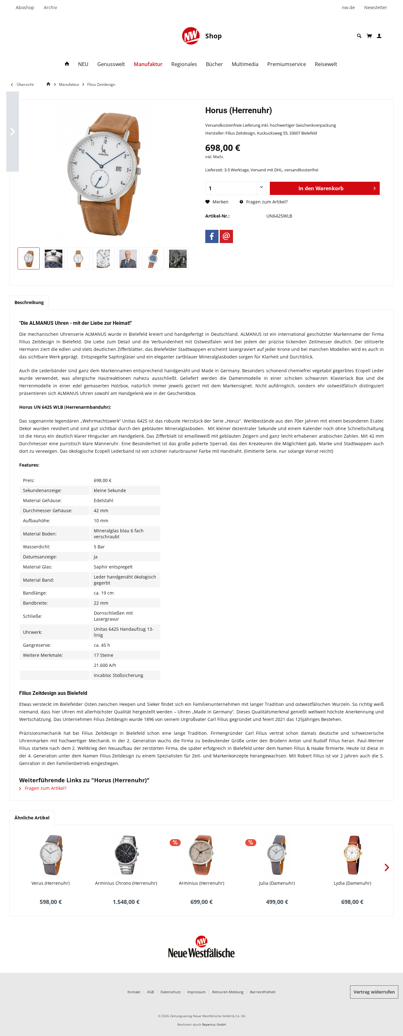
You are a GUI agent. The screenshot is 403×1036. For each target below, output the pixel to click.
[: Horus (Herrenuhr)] (29, 258)
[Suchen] (359, 36)
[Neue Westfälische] (190, 35)
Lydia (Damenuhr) (352, 883)
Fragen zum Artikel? (266, 202)
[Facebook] (212, 236)
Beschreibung (29, 302)
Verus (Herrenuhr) (50, 883)
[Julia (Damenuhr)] (277, 855)
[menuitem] (27, 8)
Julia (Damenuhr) (277, 883)
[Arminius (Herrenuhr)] (201, 855)
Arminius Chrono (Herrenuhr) (126, 883)
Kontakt (134, 992)
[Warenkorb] (369, 36)
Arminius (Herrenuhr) (201, 883)
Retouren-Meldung (227, 992)
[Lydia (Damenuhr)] (352, 855)
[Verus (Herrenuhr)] (51, 855)
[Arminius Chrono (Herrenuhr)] (126, 855)
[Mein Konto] (379, 36)
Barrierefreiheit (262, 992)
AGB (150, 992)
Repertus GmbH (214, 1024)
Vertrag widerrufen (374, 992)
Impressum (196, 992)
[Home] (67, 64)
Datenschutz (171, 992)
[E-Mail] (226, 236)
